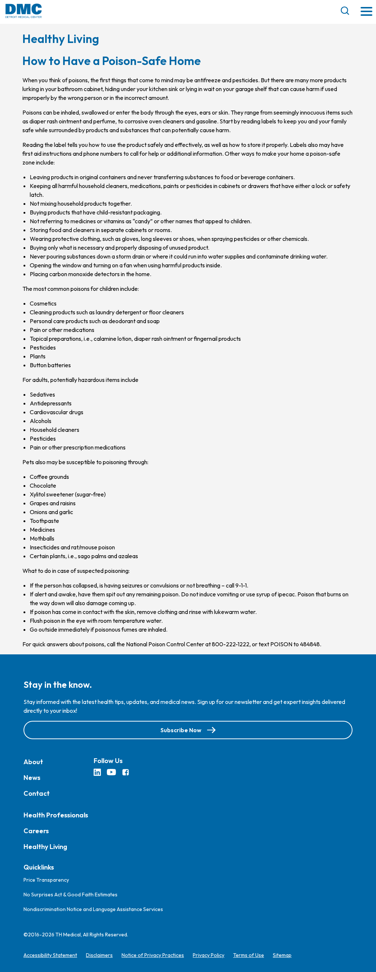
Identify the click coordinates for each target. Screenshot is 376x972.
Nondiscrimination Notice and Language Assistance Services (93, 909)
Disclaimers (99, 955)
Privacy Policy (208, 955)
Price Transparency (46, 880)
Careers (36, 831)
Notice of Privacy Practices (153, 955)
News (32, 777)
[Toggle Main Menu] (366, 12)
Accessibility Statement (50, 955)
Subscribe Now (180, 730)
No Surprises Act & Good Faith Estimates (71, 894)
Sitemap (282, 955)
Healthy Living (45, 846)
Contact (37, 793)
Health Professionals (56, 815)
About (33, 762)
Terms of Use (248, 955)
